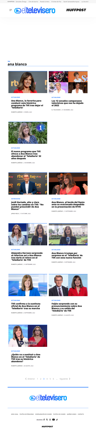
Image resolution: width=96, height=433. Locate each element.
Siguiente (64, 379)
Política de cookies (59, 414)
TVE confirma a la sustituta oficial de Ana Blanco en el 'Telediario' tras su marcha (25, 306)
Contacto (81, 414)
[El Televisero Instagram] (50, 420)
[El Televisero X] (47, 420)
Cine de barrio (33, 2)
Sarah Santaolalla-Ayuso (71, 2)
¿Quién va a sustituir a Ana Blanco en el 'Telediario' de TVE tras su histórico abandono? (25, 358)
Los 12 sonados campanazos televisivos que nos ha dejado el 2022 (67, 103)
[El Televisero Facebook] (44, 420)
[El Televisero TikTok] (57, 420)
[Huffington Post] (76, 10)
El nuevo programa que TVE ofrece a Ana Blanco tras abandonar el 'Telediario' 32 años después (26, 155)
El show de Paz (57, 2)
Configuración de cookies (43, 414)
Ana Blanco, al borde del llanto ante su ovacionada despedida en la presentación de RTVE (68, 204)
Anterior (31, 379)
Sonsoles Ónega (21, 2)
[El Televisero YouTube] (53, 420)
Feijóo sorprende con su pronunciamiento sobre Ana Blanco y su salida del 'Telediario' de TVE (67, 307)
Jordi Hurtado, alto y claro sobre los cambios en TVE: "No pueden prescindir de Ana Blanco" (27, 206)
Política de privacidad (27, 414)
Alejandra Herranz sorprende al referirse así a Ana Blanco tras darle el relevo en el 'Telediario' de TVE (27, 256)
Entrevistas (15, 199)
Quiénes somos (71, 414)
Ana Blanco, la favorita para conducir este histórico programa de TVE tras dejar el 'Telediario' (27, 104)
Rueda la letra (45, 2)
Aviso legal (14, 414)
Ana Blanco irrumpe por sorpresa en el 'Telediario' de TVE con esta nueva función (67, 255)
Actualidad (15, 97)
